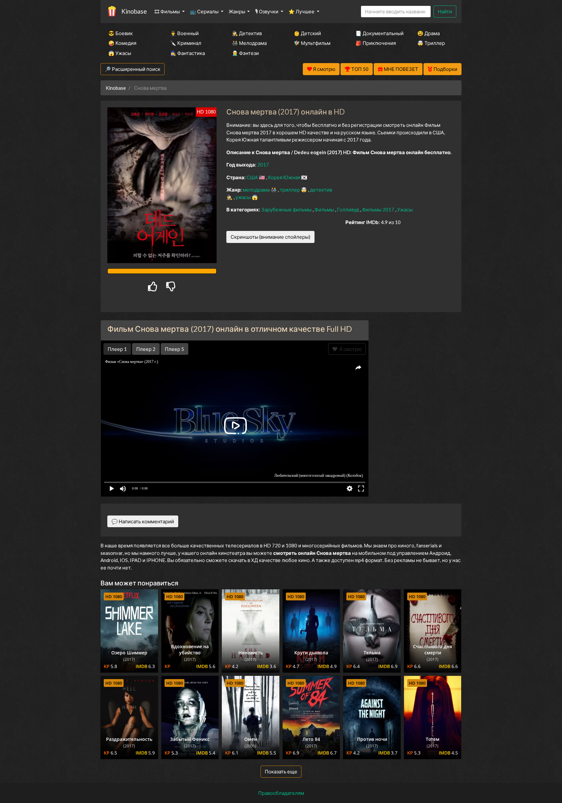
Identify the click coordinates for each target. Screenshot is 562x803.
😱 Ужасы (119, 53)
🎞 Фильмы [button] (167, 11)
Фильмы (324, 209)
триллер (290, 190)
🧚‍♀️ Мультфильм (312, 43)
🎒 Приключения (375, 43)
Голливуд (348, 209)
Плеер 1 (117, 349)
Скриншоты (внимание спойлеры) (270, 237)
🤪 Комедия (122, 43)
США (253, 177)
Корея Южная (284, 177)
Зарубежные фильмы (287, 209)
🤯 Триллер (431, 43)
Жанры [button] (237, 11)
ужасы (243, 197)
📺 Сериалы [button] (205, 11)
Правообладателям (281, 793)
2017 (263, 164)
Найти (445, 11)
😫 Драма (428, 33)
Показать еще (281, 771)
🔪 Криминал (185, 43)
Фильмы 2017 (378, 209)
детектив (321, 190)
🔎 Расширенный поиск (132, 69)
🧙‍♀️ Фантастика (187, 53)
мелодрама (257, 190)
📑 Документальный (377, 33)
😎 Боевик (120, 33)
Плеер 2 (145, 349)
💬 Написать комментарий (143, 521)
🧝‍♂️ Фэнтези (245, 53)
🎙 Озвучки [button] (267, 11)
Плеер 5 (174, 349)
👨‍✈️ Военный (184, 33)
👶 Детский (307, 33)
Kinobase (134, 11)
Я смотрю (349, 349)
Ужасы (405, 209)
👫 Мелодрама (249, 43)
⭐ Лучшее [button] (301, 11)
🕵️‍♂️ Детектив (247, 33)
